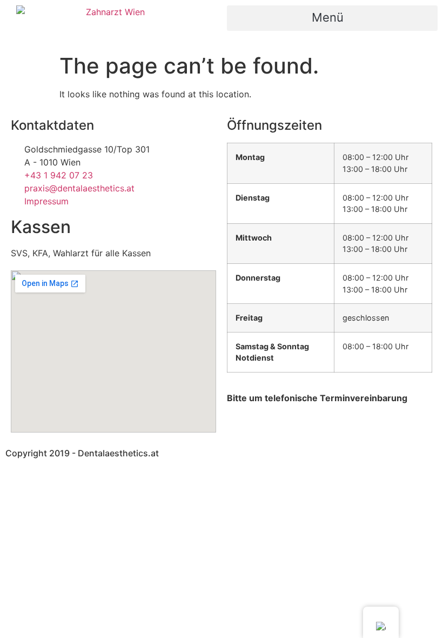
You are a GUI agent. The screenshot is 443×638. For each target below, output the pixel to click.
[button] (332, 18)
